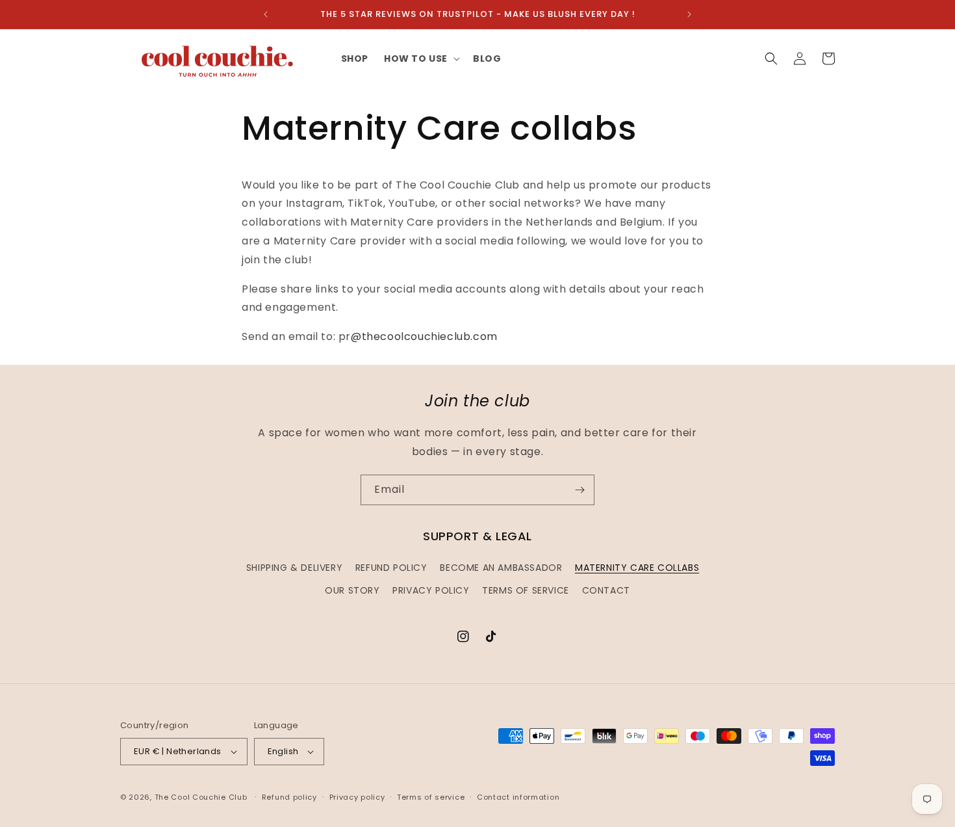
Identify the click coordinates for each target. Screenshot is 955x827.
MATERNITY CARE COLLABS (637, 567)
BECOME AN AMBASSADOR (501, 567)
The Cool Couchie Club (201, 797)
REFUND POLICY (391, 567)
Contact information (518, 797)
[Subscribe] (579, 490)
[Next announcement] (689, 14)
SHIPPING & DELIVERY (294, 567)
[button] (420, 58)
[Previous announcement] (265, 14)
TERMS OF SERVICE (525, 590)
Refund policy (289, 797)
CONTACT (606, 590)
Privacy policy (357, 797)
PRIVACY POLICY (430, 590)
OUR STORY (352, 590)
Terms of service (431, 797)
